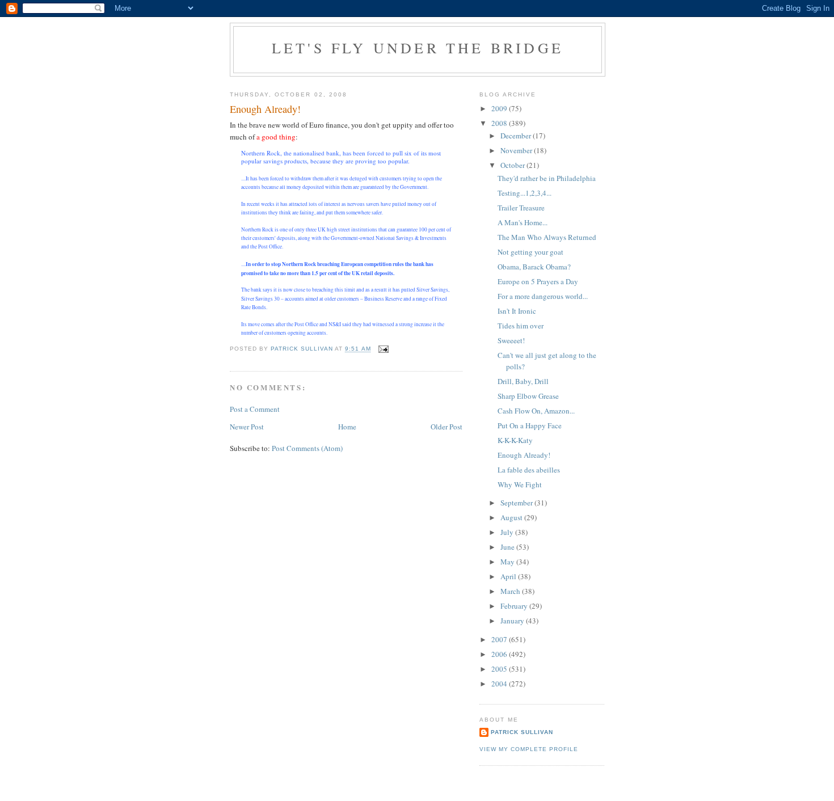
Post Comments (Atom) (307, 448)
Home (347, 426)
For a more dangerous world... (543, 296)
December (516, 135)
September (517, 503)
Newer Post (247, 426)
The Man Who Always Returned (547, 237)
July (507, 532)
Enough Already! (524, 455)
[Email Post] (383, 349)
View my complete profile (528, 749)
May (508, 562)
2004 (500, 683)
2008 (500, 123)
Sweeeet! (511, 340)
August (512, 517)
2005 (500, 669)
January (513, 620)
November (517, 150)
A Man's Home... (522, 222)
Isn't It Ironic (517, 311)
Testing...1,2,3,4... (524, 193)
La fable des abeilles (529, 470)
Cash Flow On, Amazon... (536, 411)
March (511, 591)
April (509, 576)
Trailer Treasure (521, 208)
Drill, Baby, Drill (523, 381)
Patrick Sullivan (522, 732)
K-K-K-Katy (515, 440)
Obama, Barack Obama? (534, 267)
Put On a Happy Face (530, 425)
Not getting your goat (530, 252)
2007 (500, 639)
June (508, 547)
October (513, 165)
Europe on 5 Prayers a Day (538, 281)
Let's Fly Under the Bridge (417, 47)
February (514, 606)
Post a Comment (255, 409)
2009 (500, 108)
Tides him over (521, 326)
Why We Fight (520, 484)
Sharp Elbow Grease (528, 396)
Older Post (446, 426)
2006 (500, 654)
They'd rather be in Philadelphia (547, 178)
